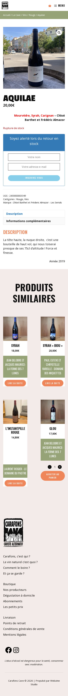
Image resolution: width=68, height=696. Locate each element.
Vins (25, 14)
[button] (59, 32)
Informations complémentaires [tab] (28, 221)
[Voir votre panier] (50, 5)
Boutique (9, 584)
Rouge (32, 14)
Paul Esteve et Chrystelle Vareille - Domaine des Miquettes (52, 366)
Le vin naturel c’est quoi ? (20, 562)
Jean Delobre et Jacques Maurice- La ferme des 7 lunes (15, 366)
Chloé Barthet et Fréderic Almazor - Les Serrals (37, 202)
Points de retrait (14, 623)
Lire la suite (15, 383)
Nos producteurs (14, 590)
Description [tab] (14, 214)
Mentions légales (14, 634)
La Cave (16, 14)
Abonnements (12, 601)
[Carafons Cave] (5, 5)
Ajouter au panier (52, 476)
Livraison (9, 617)
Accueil (6, 14)
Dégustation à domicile (19, 595)
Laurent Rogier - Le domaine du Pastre (15, 471)
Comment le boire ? (16, 568)
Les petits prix (13, 607)
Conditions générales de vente (23, 629)
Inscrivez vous (34, 177)
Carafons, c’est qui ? (16, 556)
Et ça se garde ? (13, 573)
